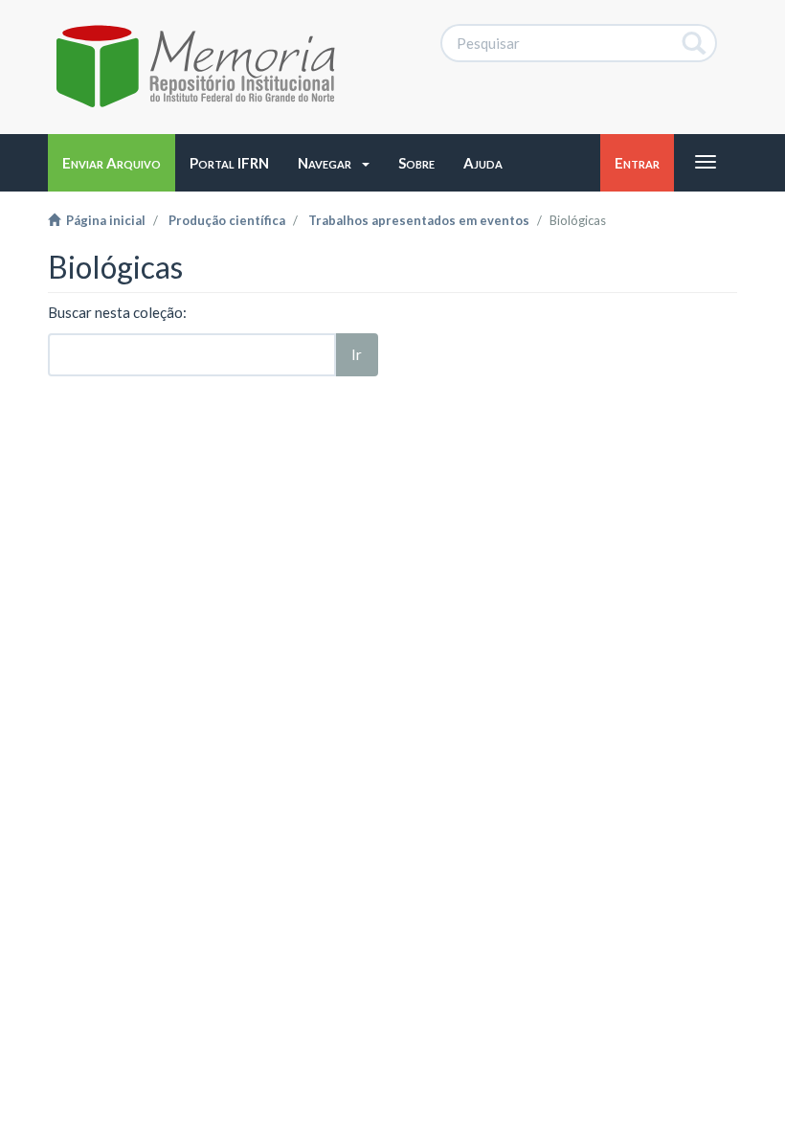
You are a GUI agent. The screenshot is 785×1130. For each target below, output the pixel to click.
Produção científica (226, 220)
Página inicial (103, 220)
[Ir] (694, 43)
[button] (333, 163)
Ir (356, 354)
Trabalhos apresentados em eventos (418, 220)
